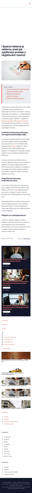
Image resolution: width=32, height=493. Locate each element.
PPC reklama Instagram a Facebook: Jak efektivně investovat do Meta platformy (15, 283)
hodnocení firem (21, 121)
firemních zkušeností (8, 121)
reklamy (13, 146)
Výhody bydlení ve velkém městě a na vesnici (13, 408)
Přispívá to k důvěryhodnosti (15, 98)
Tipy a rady (27, 238)
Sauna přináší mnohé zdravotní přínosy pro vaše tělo (14, 360)
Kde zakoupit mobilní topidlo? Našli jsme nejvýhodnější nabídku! (12, 373)
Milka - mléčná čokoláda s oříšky (10, 397)
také (16, 190)
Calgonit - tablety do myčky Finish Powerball (13, 385)
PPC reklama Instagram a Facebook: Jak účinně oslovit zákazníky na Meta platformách (16, 307)
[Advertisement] (16, 24)
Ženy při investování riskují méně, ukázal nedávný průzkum (14, 260)
